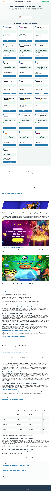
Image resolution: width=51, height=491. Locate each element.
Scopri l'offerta (25, 40)
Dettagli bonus (25, 76)
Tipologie (27, 1)
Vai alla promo (41, 40)
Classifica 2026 (17, 1)
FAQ (30, 1)
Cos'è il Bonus (22, 1)
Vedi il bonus (9, 40)
